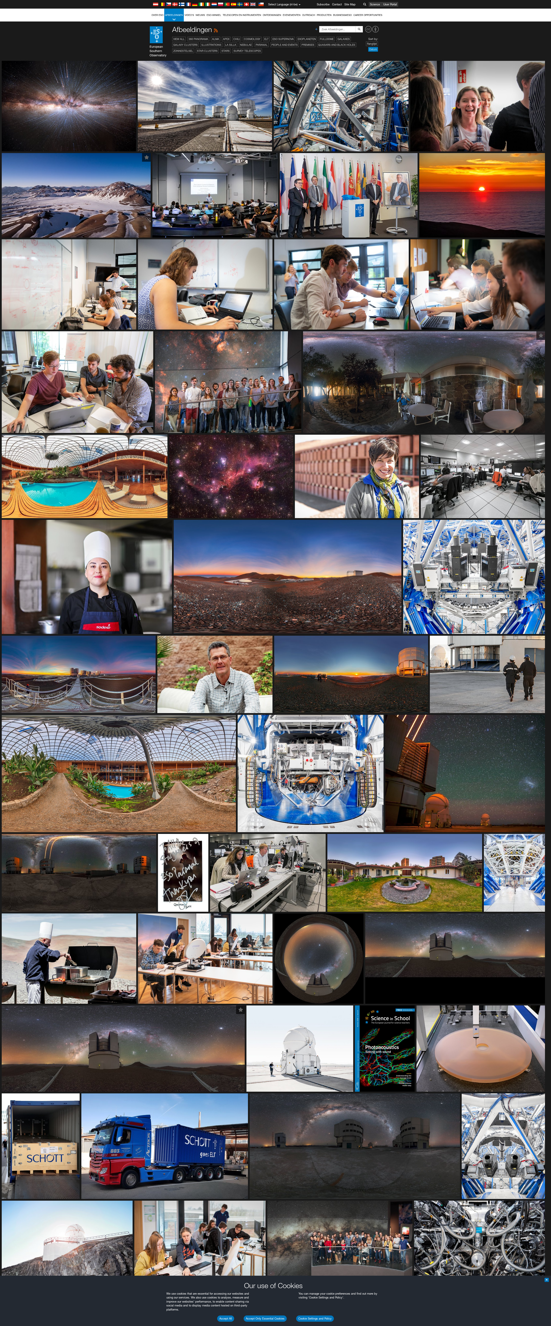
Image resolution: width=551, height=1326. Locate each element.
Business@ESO (342, 15)
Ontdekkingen (272, 15)
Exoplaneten (307, 39)
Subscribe (323, 4)
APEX (226, 39)
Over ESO (157, 15)
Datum (373, 49)
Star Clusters (207, 50)
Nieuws (200, 15)
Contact (337, 4)
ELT (266, 39)
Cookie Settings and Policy (315, 1318)
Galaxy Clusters (185, 44)
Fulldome (327, 39)
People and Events (284, 44)
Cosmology (252, 39)
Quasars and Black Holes (336, 44)
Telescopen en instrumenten (242, 15)
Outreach (308, 15)
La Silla (230, 44)
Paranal (262, 44)
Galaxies (343, 39)
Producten (324, 15)
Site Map (350, 4)
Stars (225, 50)
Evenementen (291, 15)
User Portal (390, 4)
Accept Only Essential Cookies (265, 1318)
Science (375, 4)
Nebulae (246, 44)
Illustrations (211, 44)
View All (179, 39)
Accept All (225, 1318)
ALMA (215, 39)
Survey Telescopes (247, 50)
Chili (236, 39)
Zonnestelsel (183, 50)
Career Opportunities (367, 15)
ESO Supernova (283, 39)
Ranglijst (372, 43)
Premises (308, 44)
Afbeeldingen (174, 15)
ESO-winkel (214, 15)
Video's (189, 15)
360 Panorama (198, 39)
